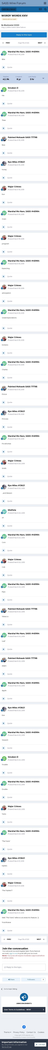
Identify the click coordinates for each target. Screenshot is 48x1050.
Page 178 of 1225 (24, 43)
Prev (8, 43)
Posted (16, 54)
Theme (7, 1032)
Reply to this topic (24, 35)
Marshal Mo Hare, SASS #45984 (23, 52)
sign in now (13, 953)
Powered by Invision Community (24, 1037)
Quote (9, 67)
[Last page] (45, 43)
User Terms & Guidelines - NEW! (17, 1009)
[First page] (3, 43)
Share (12, 979)
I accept (41, 1044)
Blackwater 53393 (11, 25)
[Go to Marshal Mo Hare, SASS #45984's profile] (4, 53)
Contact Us (31, 1032)
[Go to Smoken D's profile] (4, 89)
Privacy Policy (18, 1032)
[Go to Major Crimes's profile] (4, 188)
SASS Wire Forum (14, 3)
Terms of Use (6, 1047)
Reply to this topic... (14, 967)
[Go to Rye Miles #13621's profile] (4, 163)
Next (40, 43)
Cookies (41, 1032)
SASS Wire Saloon (19, 27)
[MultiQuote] (3, 67)
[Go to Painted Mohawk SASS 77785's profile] (4, 139)
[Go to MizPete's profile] (4, 511)
